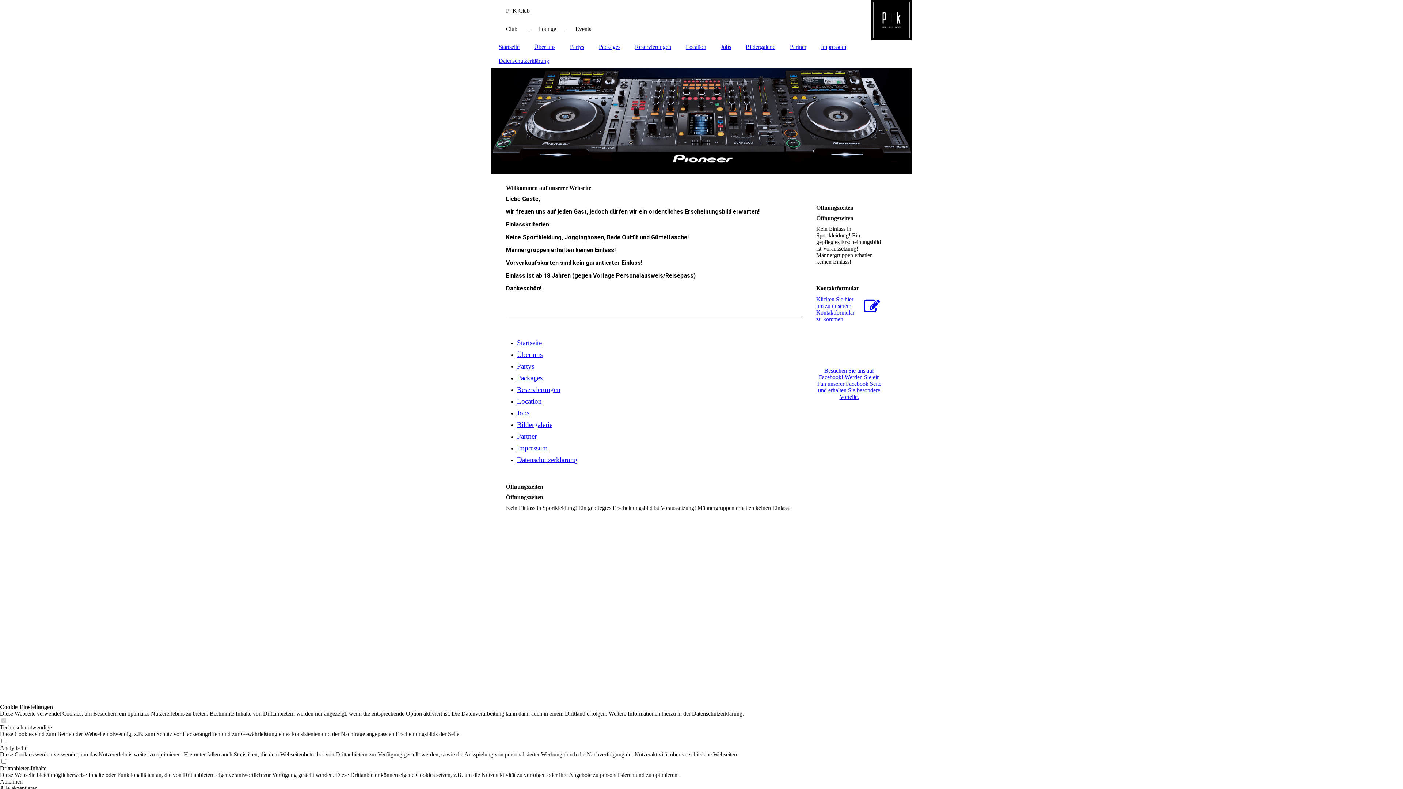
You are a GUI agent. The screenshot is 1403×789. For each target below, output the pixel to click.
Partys (577, 47)
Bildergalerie (760, 47)
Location (696, 47)
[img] (701, 20)
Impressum (833, 47)
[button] (372, 781)
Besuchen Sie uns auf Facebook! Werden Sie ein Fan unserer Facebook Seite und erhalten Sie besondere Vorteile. (849, 383)
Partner (798, 47)
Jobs (726, 47)
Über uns (544, 47)
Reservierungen (653, 47)
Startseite (509, 47)
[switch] (3, 721)
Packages (609, 47)
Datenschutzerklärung (524, 61)
